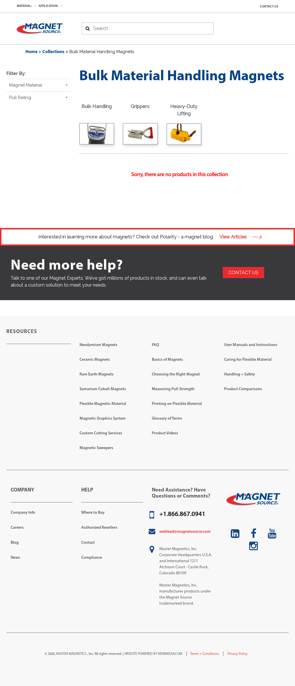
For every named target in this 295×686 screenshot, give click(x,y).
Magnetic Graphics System (103, 418)
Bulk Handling (97, 106)
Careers (17, 528)
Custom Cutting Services (101, 433)
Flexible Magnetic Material (103, 404)
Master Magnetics (71, 654)
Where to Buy (93, 513)
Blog (15, 543)
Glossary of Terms (167, 418)
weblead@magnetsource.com (185, 532)
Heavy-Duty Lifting (183, 110)
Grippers (140, 106)
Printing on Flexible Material (177, 404)
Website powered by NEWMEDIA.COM (153, 654)
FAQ (155, 345)
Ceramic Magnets (95, 360)
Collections (53, 52)
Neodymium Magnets (98, 345)
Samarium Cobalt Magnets (103, 389)
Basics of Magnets (167, 360)
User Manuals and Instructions (250, 345)
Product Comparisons (243, 389)
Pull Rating (20, 97)
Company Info (23, 513)
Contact (88, 543)
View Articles (234, 237)
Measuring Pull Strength (173, 389)
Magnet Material (25, 85)
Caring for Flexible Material (248, 360)
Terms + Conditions (204, 654)
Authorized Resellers (99, 528)
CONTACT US (243, 272)
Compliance (91, 558)
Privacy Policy (237, 654)
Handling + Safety (239, 374)
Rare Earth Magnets (97, 374)
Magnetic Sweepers (96, 448)
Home (31, 52)
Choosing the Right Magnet (176, 374)
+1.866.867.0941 (182, 514)
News (15, 558)
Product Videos (165, 433)
